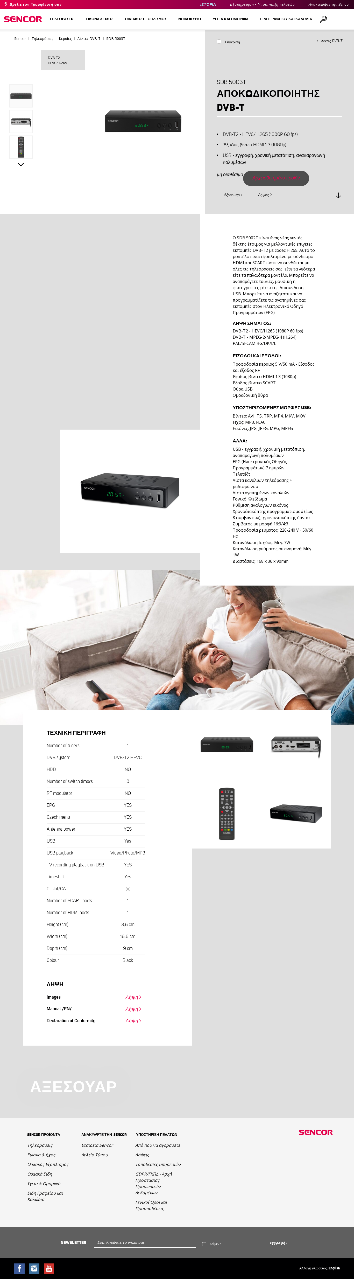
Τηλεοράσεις (39, 1145)
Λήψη (132, 997)
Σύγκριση (232, 42)
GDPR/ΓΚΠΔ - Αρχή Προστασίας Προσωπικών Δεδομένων (153, 1183)
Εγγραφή (277, 1243)
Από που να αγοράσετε (157, 1145)
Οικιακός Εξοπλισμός (47, 1164)
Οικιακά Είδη (39, 1174)
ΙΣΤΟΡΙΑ (208, 4)
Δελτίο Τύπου (94, 1155)
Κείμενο (216, 1244)
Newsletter (73, 1243)
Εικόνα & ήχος (41, 1155)
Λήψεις (263, 195)
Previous (21, 73)
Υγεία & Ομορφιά (43, 1183)
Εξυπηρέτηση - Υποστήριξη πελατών (262, 4)
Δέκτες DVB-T (331, 41)
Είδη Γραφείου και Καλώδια (45, 1196)
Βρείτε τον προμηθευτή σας (36, 4)
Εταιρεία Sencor (97, 1145)
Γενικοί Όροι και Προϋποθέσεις (151, 1205)
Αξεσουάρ (232, 195)
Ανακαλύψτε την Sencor (329, 4)
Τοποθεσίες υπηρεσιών (158, 1164)
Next (21, 164)
